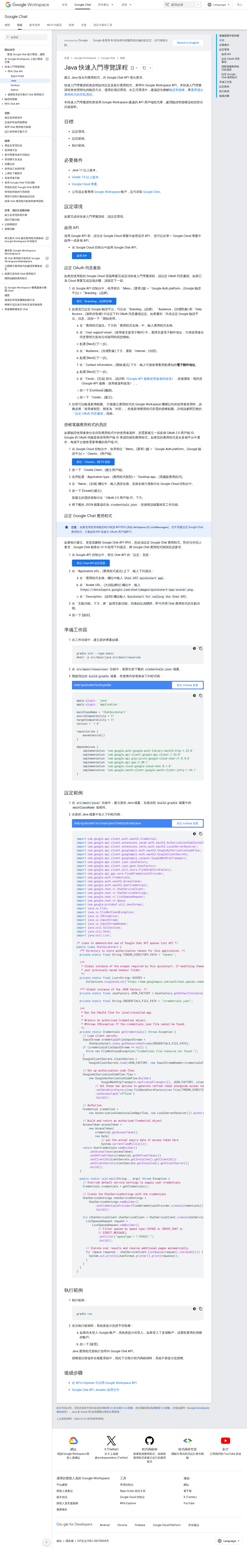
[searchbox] (26, 37)
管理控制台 (127, 1484)
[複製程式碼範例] (201, 648)
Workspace (38, 4)
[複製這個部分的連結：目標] (77, 122)
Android (105, 1525)
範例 (71, 25)
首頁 (64, 4)
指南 (19, 25)
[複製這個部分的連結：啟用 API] (82, 228)
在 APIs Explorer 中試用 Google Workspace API (104, 1383)
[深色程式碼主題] (194, 648)
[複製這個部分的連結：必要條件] (87, 160)
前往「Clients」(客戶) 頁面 (93, 462)
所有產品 (103, 4)
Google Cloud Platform (167, 1525)
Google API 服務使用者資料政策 (150, 379)
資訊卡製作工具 (102, 25)
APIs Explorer (128, 1503)
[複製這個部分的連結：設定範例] (87, 793)
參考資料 (34, 25)
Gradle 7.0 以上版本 (85, 177)
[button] (25, 66)
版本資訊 (62, 1497)
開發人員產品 (65, 1490)
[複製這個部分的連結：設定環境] (87, 207)
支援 (83, 25)
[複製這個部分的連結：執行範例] (87, 1290)
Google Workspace (85, 58)
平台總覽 (62, 1484)
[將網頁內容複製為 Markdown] (144, 68)
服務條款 (62, 1509)
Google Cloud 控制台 (132, 1497)
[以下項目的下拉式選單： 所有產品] (113, 4)
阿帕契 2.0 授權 (161, 1407)
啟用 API (82, 255)
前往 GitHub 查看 (187, 685)
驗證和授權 (177, 90)
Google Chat (82, 4)
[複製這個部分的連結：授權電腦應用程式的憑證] (110, 425)
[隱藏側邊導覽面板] (46, 1542)
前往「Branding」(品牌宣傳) (94, 301)
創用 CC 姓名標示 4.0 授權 (118, 1407)
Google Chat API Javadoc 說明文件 (95, 1390)
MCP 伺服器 (54, 25)
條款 (59, 1540)
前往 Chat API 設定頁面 (91, 563)
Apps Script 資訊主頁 (132, 1490)
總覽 (7, 25)
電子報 (188, 1490)
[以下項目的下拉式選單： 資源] (131, 4)
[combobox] (182, 4)
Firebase (140, 1525)
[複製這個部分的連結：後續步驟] (87, 1373)
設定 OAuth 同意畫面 (89, 413)
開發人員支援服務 (67, 1503)
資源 (124, 4)
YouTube (189, 1503)
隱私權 (70, 1540)
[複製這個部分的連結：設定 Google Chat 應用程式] (116, 516)
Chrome (122, 1525)
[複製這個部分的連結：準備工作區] (91, 630)
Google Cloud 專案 (84, 184)
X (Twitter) (190, 1497)
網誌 (186, 1484)
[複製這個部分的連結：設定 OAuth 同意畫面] (104, 268)
